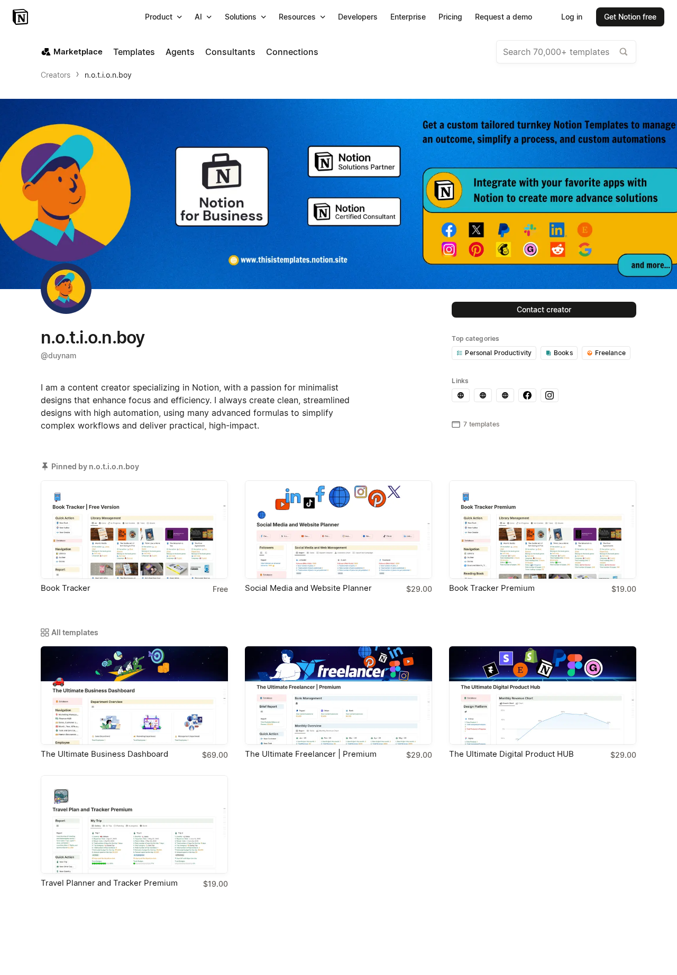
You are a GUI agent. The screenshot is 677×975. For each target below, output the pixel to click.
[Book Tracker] (134, 529)
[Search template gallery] (623, 51)
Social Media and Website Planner (308, 588)
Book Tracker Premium (492, 588)
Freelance (610, 353)
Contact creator (544, 309)
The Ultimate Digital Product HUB (511, 754)
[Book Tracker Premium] (542, 529)
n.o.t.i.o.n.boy (108, 74)
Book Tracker (65, 588)
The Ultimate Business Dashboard (104, 754)
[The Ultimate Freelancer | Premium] (338, 695)
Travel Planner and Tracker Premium (109, 883)
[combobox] (566, 51)
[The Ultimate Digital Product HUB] (542, 695)
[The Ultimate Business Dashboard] (134, 695)
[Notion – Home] (21, 17)
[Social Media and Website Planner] (338, 529)
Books (563, 353)
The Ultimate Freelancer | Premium (311, 754)
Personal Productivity (498, 353)
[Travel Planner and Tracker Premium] (134, 824)
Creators (55, 74)
